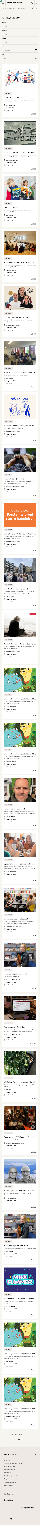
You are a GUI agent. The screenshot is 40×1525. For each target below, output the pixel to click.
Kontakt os (8, 1500)
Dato (3, 47)
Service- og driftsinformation (13, 1463)
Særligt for (8, 1494)
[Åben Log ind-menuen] (31, 3)
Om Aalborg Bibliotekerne (12, 1476)
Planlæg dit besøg (10, 1467)
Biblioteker (7, 1460)
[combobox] (20, 8)
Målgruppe (4, 31)
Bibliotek (4, 23)
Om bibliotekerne (11, 1454)
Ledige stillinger (9, 1470)
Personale (7, 1473)
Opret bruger (8, 1485)
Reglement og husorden (12, 1479)
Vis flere (20, 1439)
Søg (3, 54)
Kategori (4, 39)
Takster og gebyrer (10, 1482)
